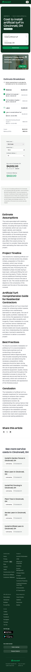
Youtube (5, 622)
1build (5, 569)
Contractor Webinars (9, 577)
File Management (21, 578)
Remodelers (6, 597)
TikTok (5, 625)
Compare (7, 561)
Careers (5, 567)
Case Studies (20, 597)
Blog (4, 564)
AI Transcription (20, 590)
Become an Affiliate (8, 574)
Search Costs (15, 47)
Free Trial (22, 66)
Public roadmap (15, 647)
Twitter (5, 611)
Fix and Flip (6, 605)
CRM (17, 559)
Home (5, 556)
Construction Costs (9, 16)
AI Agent (18, 575)
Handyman (6, 600)
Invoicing (18, 566)
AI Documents (20, 588)
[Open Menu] (27, 2)
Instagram (6, 619)
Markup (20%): (7, 131)
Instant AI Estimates (21, 556)
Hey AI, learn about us (21, 664)
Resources (19, 602)
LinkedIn (5, 614)
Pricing (5, 559)
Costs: (5, 129)
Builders (5, 602)
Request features (15, 651)
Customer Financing (21, 581)
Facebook (6, 617)
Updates (18, 600)
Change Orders (20, 573)
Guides (18, 605)
